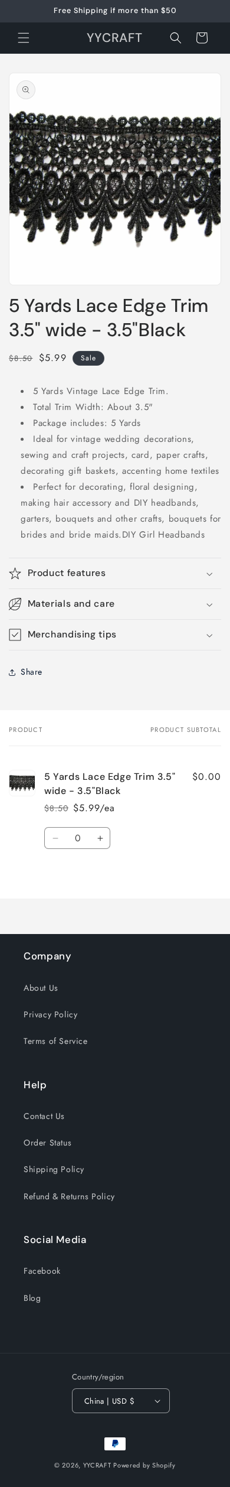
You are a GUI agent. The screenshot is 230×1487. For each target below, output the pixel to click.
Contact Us (44, 1116)
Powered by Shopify (144, 1465)
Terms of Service (56, 1041)
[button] (24, 38)
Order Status (47, 1142)
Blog (32, 1298)
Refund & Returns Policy (69, 1196)
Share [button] (31, 672)
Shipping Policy (54, 1169)
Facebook (42, 1271)
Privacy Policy (50, 1014)
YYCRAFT (97, 1465)
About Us (41, 988)
